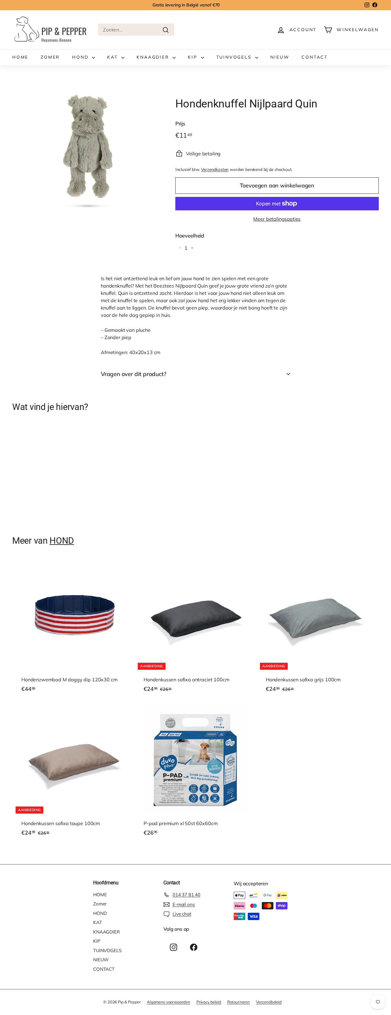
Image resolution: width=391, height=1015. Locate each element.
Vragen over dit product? (133, 374)
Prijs (180, 123)
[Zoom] (84, 152)
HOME (20, 57)
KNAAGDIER (154, 57)
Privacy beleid (208, 1001)
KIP (193, 57)
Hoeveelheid (189, 235)
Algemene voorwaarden (168, 1001)
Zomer (50, 57)
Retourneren (238, 1001)
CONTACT (314, 57)
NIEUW (279, 57)
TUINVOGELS (235, 57)
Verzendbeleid (269, 1001)
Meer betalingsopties (277, 219)
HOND (81, 57)
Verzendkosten (214, 169)
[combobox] (136, 29)
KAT (113, 57)
